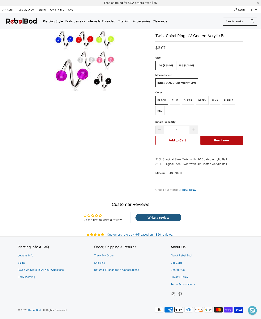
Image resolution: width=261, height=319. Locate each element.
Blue (175, 100)
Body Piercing (26, 276)
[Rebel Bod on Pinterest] (180, 294)
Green (202, 100)
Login (241, 9)
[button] (252, 310)
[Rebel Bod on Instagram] (173, 294)
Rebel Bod (34, 310)
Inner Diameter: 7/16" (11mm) (176, 82)
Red (159, 110)
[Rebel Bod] (21, 21)
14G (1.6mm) (165, 65)
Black (161, 100)
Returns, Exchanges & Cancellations (116, 269)
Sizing (42, 9)
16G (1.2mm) (186, 65)
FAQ (70, 9)
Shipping (99, 262)
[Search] (252, 21)
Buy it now (222, 140)
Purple (228, 100)
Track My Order (25, 9)
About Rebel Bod (181, 255)
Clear (188, 100)
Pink (215, 100)
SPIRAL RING (187, 190)
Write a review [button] (158, 217)
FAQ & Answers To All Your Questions (41, 269)
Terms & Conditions (183, 284)
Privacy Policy (179, 276)
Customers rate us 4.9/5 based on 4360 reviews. (140, 234)
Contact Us (178, 269)
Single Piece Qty (165, 121)
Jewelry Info (56, 9)
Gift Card (7, 9)
